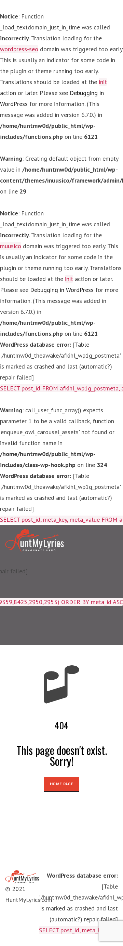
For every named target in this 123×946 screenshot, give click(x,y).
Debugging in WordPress (62, 290)
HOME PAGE (61, 783)
